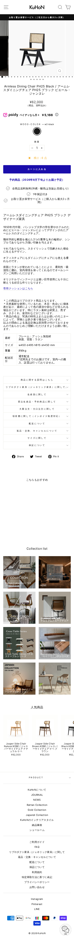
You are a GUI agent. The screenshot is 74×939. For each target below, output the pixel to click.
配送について (37, 423)
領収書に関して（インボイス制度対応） (37, 416)
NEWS (37, 799)
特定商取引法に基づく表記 (37, 877)
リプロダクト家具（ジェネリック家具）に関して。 (37, 387)
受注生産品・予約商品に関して (37, 401)
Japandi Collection (37, 815)
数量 (37, 142)
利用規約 (37, 872)
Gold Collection (37, 809)
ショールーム (37, 830)
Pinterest (36, 904)
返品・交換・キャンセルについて (37, 857)
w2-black (37, 131)
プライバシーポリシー (37, 882)
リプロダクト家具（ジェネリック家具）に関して (37, 852)
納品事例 (37, 825)
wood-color (37, 124)
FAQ (37, 847)
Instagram (37, 899)
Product (36, 777)
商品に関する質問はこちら (37, 379)
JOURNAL (37, 794)
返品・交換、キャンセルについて (37, 430)
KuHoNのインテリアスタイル (37, 820)
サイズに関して (37, 438)
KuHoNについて (37, 789)
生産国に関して (37, 394)
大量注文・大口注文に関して (37, 409)
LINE (37, 909)
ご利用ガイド (37, 842)
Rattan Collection (37, 805)
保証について (37, 445)
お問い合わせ (37, 887)
